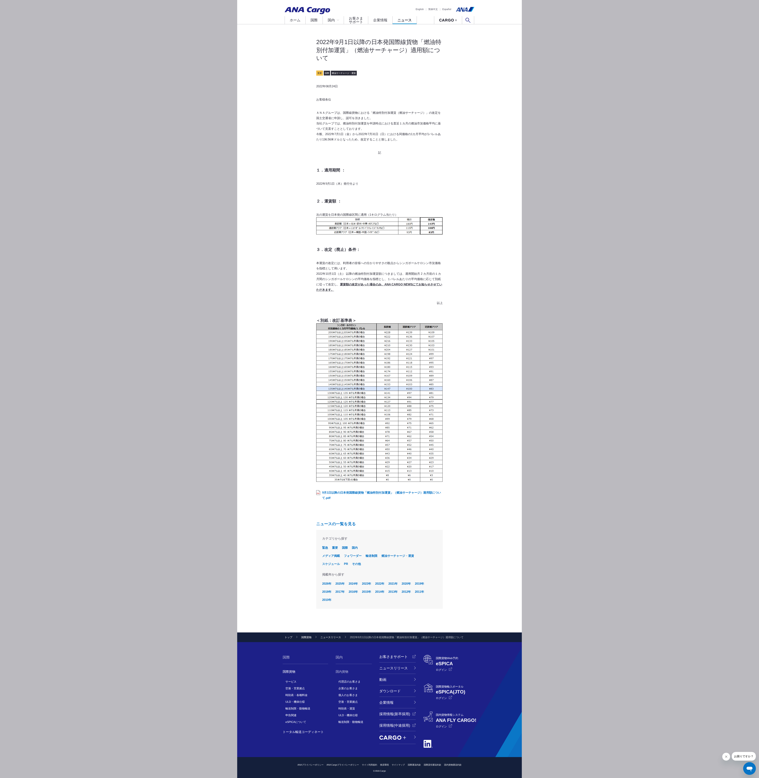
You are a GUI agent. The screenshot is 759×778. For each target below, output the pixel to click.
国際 (314, 20)
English (420, 9)
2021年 (393, 583)
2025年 (340, 583)
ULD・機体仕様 (295, 701)
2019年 (419, 583)
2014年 (379, 591)
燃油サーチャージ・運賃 (397, 555)
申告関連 (290, 715)
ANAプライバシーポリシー (310, 765)
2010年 (326, 599)
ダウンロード (390, 691)
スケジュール (331, 563)
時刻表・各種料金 (296, 695)
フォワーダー (353, 555)
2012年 (406, 591)
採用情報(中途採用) (394, 725)
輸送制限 (372, 555)
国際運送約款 (414, 765)
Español (446, 9)
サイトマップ (398, 765)
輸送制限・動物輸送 (297, 708)
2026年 (326, 583)
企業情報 (380, 20)
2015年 (366, 591)
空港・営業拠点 (295, 688)
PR (346, 563)
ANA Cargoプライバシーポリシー (343, 765)
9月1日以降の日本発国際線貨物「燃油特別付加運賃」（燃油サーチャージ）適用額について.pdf (381, 495)
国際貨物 (306, 637)
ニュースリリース (330, 637)
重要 (335, 547)
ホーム (295, 20)
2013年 (393, 591)
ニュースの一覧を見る (336, 524)
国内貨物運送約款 (453, 765)
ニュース (404, 20)
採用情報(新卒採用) (394, 714)
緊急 (325, 547)
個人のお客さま (348, 695)
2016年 (353, 591)
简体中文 (433, 9)
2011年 (419, 591)
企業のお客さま (348, 688)
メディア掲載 (331, 555)
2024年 (353, 583)
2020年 (406, 583)
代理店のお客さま (349, 681)
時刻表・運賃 (346, 708)
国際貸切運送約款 (432, 765)
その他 (356, 563)
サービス (290, 681)
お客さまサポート (356, 20)
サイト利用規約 (369, 765)
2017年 (340, 591)
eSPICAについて (295, 722)
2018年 (326, 591)
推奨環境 (384, 765)
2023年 (366, 583)
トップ (288, 637)
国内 (331, 20)
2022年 (379, 583)
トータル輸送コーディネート (303, 732)
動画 (382, 679)
